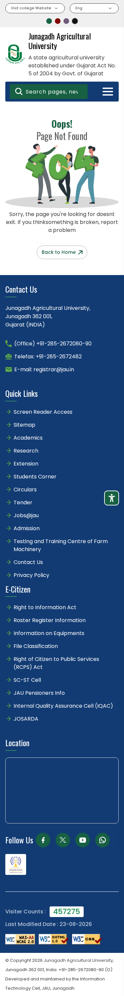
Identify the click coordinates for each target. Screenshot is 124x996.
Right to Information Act (45, 607)
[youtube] (82, 840)
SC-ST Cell (27, 680)
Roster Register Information (50, 620)
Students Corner (35, 476)
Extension (26, 463)
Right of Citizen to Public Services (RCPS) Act (56, 663)
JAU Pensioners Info (39, 693)
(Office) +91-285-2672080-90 (53, 343)
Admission (27, 528)
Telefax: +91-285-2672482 (48, 356)
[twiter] (62, 840)
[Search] (18, 91)
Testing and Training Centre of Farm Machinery (61, 545)
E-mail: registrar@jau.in (44, 369)
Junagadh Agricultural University (78, 960)
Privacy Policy (31, 575)
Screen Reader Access (43, 412)
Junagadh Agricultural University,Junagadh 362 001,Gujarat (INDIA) (47, 316)
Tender (23, 502)
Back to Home (59, 252)
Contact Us (28, 562)
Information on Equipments (49, 633)
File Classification (36, 646)
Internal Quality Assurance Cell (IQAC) (63, 706)
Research (26, 451)
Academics (28, 438)
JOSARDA (27, 719)
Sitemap (24, 425)
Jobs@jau (26, 515)
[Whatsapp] (102, 840)
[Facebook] (43, 840)
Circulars (25, 489)
